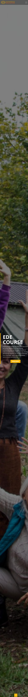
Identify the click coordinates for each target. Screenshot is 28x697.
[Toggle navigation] (26, 3)
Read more (15, 361)
